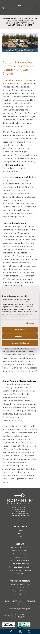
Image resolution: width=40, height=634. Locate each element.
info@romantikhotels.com (20, 515)
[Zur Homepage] (20, 6)
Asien (20, 533)
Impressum (30, 601)
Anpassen (18, 336)
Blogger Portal (20, 557)
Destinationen (20, 527)
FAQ (21, 604)
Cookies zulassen (20, 329)
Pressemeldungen (23, 21)
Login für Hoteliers (20, 591)
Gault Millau (20, 588)
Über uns (18, 19)
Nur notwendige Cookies (20, 343)
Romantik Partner (20, 594)
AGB (21, 601)
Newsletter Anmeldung (20, 551)
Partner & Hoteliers (20, 581)
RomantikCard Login (20, 554)
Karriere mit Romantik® (20, 564)
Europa (20, 530)
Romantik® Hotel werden (20, 584)
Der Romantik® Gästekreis (20, 560)
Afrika (20, 537)
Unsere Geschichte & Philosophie (20, 570)
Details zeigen (28, 323)
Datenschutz (11, 601)
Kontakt (20, 574)
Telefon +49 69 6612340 (20, 513)
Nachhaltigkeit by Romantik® (20, 567)
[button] (36, 42)
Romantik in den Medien (20, 547)
